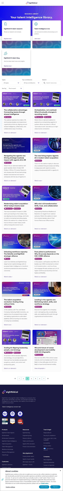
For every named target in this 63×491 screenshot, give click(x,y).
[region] (31, 479)
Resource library (27, 438)
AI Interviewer (5, 435)
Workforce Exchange (7, 449)
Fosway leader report (28, 456)
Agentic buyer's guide (28, 459)
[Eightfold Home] (31, 2)
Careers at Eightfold (49, 465)
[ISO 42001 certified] (12, 414)
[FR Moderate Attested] (20, 414)
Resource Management (8, 452)
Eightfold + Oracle (27, 464)
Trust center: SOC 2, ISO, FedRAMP (50, 439)
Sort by (4, 88)
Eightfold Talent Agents (8, 432)
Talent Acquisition (6, 443)
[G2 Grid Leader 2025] (12, 421)
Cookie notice (44, 483)
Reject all (55, 486)
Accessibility (47, 443)
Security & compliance (49, 435)
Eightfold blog (26, 432)
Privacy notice (47, 445)
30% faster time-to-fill (28, 461)
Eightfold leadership (49, 462)
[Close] (60, 470)
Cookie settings (10, 487)
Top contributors (27, 80)
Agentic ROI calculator (29, 443)
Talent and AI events (28, 441)
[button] (15, 378)
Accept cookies (44, 486)
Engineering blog (27, 435)
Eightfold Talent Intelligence (9, 441)
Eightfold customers (7, 464)
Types (3, 80)
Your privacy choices (48, 449)
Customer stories (6, 467)
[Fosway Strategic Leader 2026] (5, 421)
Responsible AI (47, 432)
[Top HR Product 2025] (20, 421)
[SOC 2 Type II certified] (5, 414)
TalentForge (5, 455)
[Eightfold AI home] (10, 392)
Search (44, 80)
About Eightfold (48, 459)
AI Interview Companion (8, 438)
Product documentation (29, 446)
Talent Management (7, 446)
